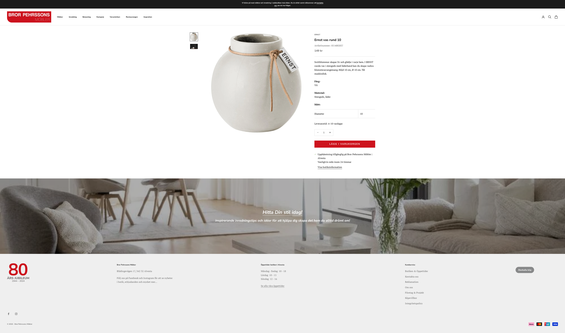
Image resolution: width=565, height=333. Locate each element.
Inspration (148, 17)
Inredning (73, 17)
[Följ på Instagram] (16, 313)
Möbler (60, 17)
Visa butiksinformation (330, 167)
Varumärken (115, 17)
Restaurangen (132, 17)
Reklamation (411, 281)
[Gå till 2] (194, 46)
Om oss (409, 287)
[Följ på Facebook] (8, 313)
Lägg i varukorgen (344, 143)
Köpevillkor (411, 298)
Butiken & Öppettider (416, 271)
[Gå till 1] (194, 36)
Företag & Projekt (414, 292)
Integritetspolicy (414, 303)
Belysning (87, 17)
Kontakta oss (411, 276)
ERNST (317, 34)
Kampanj (100, 17)
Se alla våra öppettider (272, 285)
